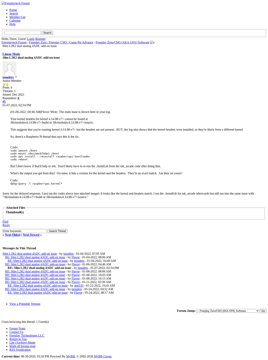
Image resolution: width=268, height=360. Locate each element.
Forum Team (17, 328)
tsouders (8, 77)
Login (31, 39)
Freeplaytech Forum (14, 42)
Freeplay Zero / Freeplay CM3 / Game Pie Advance (61, 42)
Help (12, 24)
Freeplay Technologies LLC (26, 335)
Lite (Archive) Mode (22, 342)
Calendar (15, 20)
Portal (13, 10)
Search (13, 13)
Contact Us (16, 332)
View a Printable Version (24, 304)
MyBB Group (102, 356)
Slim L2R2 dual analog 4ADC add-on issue (30, 253)
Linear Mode (11, 54)
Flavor (76, 257)
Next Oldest (12, 234)
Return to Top (18, 339)
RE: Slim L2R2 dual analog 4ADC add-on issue (35, 257)
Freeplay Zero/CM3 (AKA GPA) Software (122, 42)
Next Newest (31, 234)
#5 (4, 101)
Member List (17, 17)
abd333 (78, 285)
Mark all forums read (22, 346)
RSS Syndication (20, 349)
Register (40, 39)
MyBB (70, 356)
